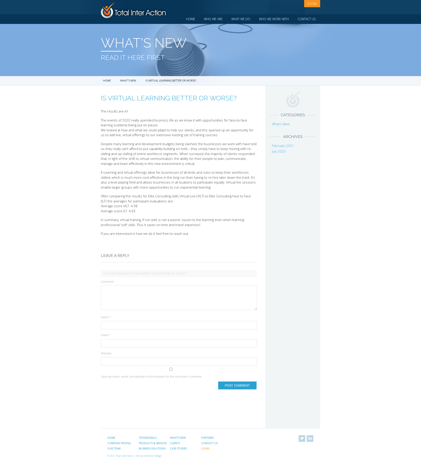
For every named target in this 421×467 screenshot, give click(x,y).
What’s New (178, 438)
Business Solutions (152, 448)
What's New (128, 80)
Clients (175, 443)
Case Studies (178, 448)
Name (106, 317)
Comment (107, 281)
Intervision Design (152, 455)
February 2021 (283, 145)
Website (106, 353)
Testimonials (148, 438)
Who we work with (274, 19)
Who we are (213, 19)
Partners (207, 438)
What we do (240, 19)
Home (190, 19)
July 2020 (278, 151)
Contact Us (307, 19)
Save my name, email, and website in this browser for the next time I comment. (151, 376)
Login (312, 3)
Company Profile (119, 443)
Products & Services (153, 443)
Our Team (114, 448)
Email (105, 335)
